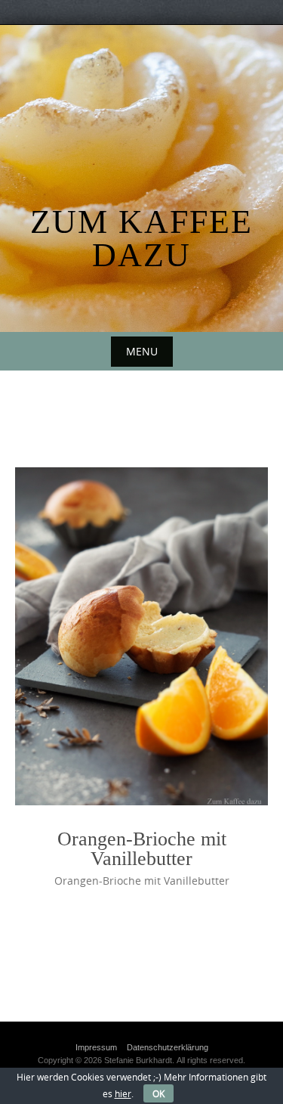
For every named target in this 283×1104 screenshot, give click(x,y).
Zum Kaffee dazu (141, 238)
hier (123, 1093)
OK (158, 1093)
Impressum (96, 1047)
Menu (142, 351)
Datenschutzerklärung (167, 1047)
